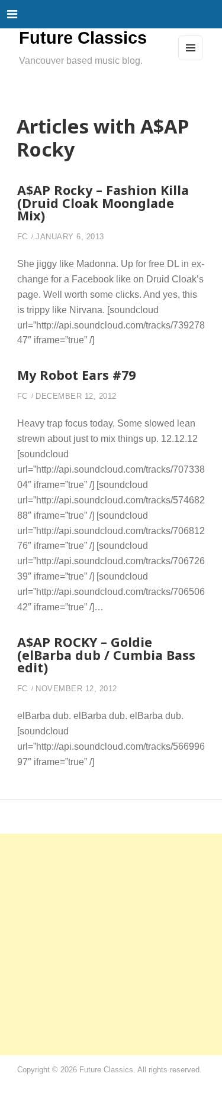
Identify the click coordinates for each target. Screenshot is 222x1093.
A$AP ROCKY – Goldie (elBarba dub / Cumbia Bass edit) (106, 654)
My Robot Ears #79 (76, 374)
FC (22, 237)
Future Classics (83, 37)
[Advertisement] (111, 944)
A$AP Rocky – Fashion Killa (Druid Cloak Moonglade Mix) (103, 202)
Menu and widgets (190, 59)
